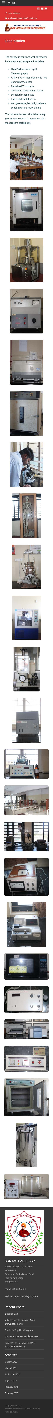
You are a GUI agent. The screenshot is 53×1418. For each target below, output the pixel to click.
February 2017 (11, 1393)
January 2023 (11, 1361)
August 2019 (11, 1380)
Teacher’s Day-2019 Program (19, 1330)
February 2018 (11, 1386)
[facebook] (38, 9)
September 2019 (12, 1374)
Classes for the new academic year (21, 1336)
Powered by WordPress (15, 1408)
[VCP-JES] (23, 27)
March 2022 (10, 1368)
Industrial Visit (11, 1313)
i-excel (35, 1408)
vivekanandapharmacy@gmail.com (21, 1296)
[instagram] (42, 9)
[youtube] (45, 9)
